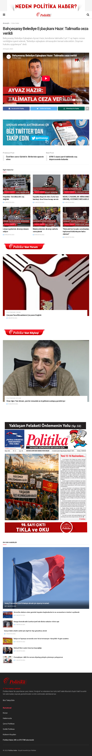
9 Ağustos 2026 (12, 318)
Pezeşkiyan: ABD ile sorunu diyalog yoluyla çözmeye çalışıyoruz (38, 657)
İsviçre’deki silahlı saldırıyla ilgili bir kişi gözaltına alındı (25, 631)
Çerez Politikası (8, 724)
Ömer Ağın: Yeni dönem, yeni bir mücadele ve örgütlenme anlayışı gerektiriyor (35, 401)
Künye (5, 713)
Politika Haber (12, 750)
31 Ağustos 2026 (9, 202)
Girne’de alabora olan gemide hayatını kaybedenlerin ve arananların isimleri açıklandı (46, 612)
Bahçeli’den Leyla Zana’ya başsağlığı (28, 648)
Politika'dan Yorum (13, 312)
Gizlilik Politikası (9, 729)
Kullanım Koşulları (9, 734)
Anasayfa (6, 23)
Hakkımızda (7, 718)
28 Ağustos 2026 (9, 234)
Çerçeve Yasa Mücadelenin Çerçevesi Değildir (24, 315)
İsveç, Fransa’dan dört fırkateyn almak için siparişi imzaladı (27, 603)
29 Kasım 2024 (8, 49)
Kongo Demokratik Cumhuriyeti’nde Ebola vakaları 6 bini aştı (36, 621)
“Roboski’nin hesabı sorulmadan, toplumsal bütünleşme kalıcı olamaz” (76, 231)
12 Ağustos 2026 (13, 404)
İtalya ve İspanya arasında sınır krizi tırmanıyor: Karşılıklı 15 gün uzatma (41, 639)
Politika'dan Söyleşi (13, 398)
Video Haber (15, 23)
